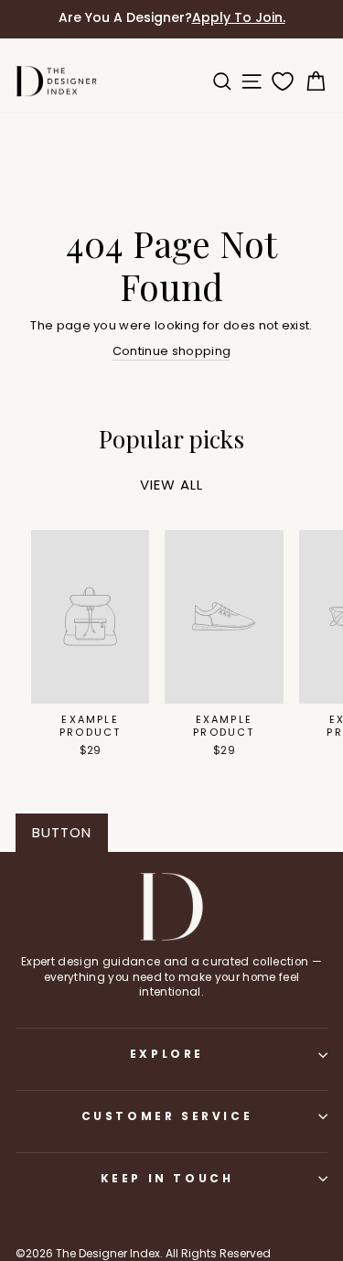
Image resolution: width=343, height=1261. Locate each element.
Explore (167, 1054)
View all (171, 484)
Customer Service (167, 1116)
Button (61, 832)
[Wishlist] (279, 81)
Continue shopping (171, 351)
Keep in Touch (167, 1178)
